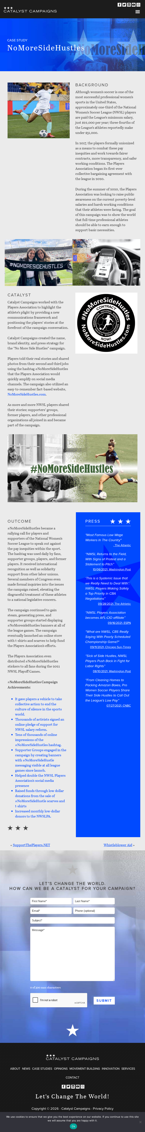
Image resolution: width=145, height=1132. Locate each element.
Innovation (111, 1068)
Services (128, 1068)
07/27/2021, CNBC (118, 705)
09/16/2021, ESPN (119, 623)
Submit (104, 1000)
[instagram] (138, 5)
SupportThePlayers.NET (31, 844)
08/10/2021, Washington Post (112, 671)
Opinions (61, 1068)
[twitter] (124, 5)
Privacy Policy (103, 1108)
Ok (73, 1126)
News (26, 1068)
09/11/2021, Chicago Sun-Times (110, 647)
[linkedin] (129, 5)
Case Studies (42, 1068)
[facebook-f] (119, 5)
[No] (140, 1122)
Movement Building (84, 1068)
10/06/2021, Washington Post (112, 569)
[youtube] (134, 5)
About (15, 1068)
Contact (72, 1077)
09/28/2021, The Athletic (114, 604)
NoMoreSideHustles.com (27, 394)
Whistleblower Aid (118, 844)
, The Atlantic (122, 545)
